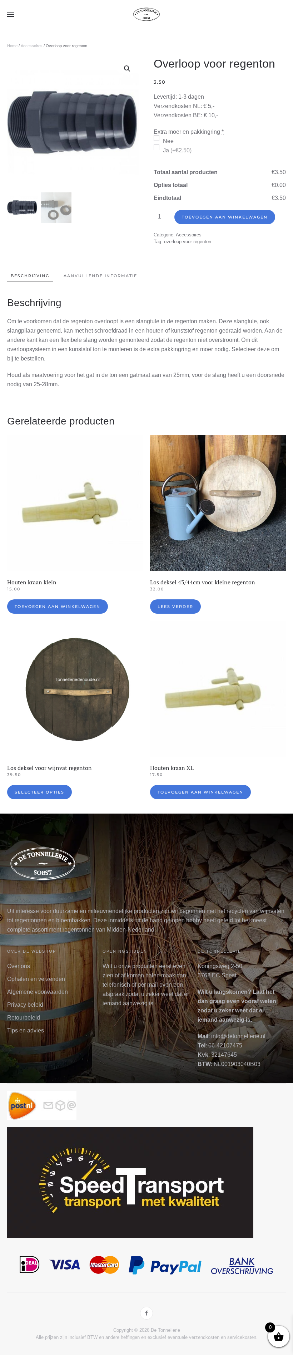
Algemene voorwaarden (37, 992)
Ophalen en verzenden (36, 979)
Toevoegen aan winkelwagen (225, 217)
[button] (10, 14)
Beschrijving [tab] (30, 275)
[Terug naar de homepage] (146, 14)
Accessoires (32, 46)
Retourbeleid (23, 1018)
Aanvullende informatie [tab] (100, 275)
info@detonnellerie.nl (238, 1036)
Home (12, 46)
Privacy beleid (25, 1005)
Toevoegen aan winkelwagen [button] (57, 606)
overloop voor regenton (187, 241)
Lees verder (175, 606)
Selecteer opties (39, 792)
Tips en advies (25, 1030)
